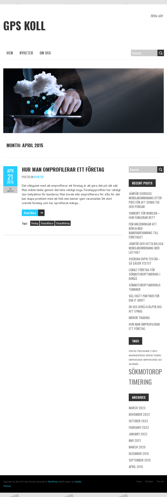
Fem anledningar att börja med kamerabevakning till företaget (143, 230)
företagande (143, 351)
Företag (34, 223)
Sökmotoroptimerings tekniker (144, 287)
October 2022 (138, 420)
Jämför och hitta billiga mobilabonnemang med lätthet (146, 248)
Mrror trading (139, 317)
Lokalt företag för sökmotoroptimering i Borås (144, 274)
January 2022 (138, 433)
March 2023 (137, 407)
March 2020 (137, 447)
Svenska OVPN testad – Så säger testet (144, 260)
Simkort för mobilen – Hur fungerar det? (144, 215)
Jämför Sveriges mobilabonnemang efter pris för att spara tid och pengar (145, 200)
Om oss (45, 53)
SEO (160, 359)
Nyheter (26, 53)
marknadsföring (137, 355)
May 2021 (135, 440)
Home (139, 481)
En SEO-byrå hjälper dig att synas (145, 308)
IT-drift (153, 351)
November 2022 (139, 414)
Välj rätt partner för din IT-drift (144, 298)
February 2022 (139, 427)
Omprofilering (63, 223)
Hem (10, 53)
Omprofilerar (47, 223)
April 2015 (136, 466)
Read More (30, 212)
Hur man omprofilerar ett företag (63, 169)
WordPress (53, 481)
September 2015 (140, 460)
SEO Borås (133, 364)
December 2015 (139, 453)
